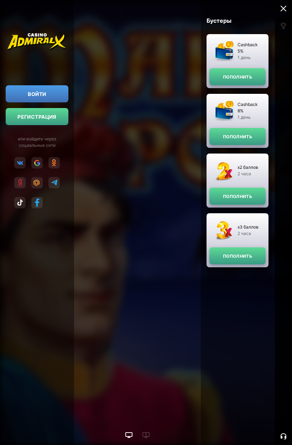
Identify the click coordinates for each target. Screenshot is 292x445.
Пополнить (237, 77)
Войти (37, 94)
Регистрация (37, 117)
